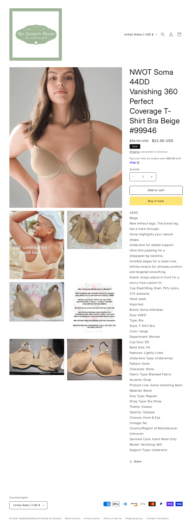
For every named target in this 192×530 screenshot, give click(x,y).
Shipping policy (134, 518)
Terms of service (113, 518)
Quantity (135, 169)
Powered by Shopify (50, 518)
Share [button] (138, 461)
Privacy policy (92, 518)
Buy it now (156, 201)
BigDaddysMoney (29, 518)
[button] (163, 34)
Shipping (135, 151)
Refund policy (72, 518)
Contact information (158, 518)
